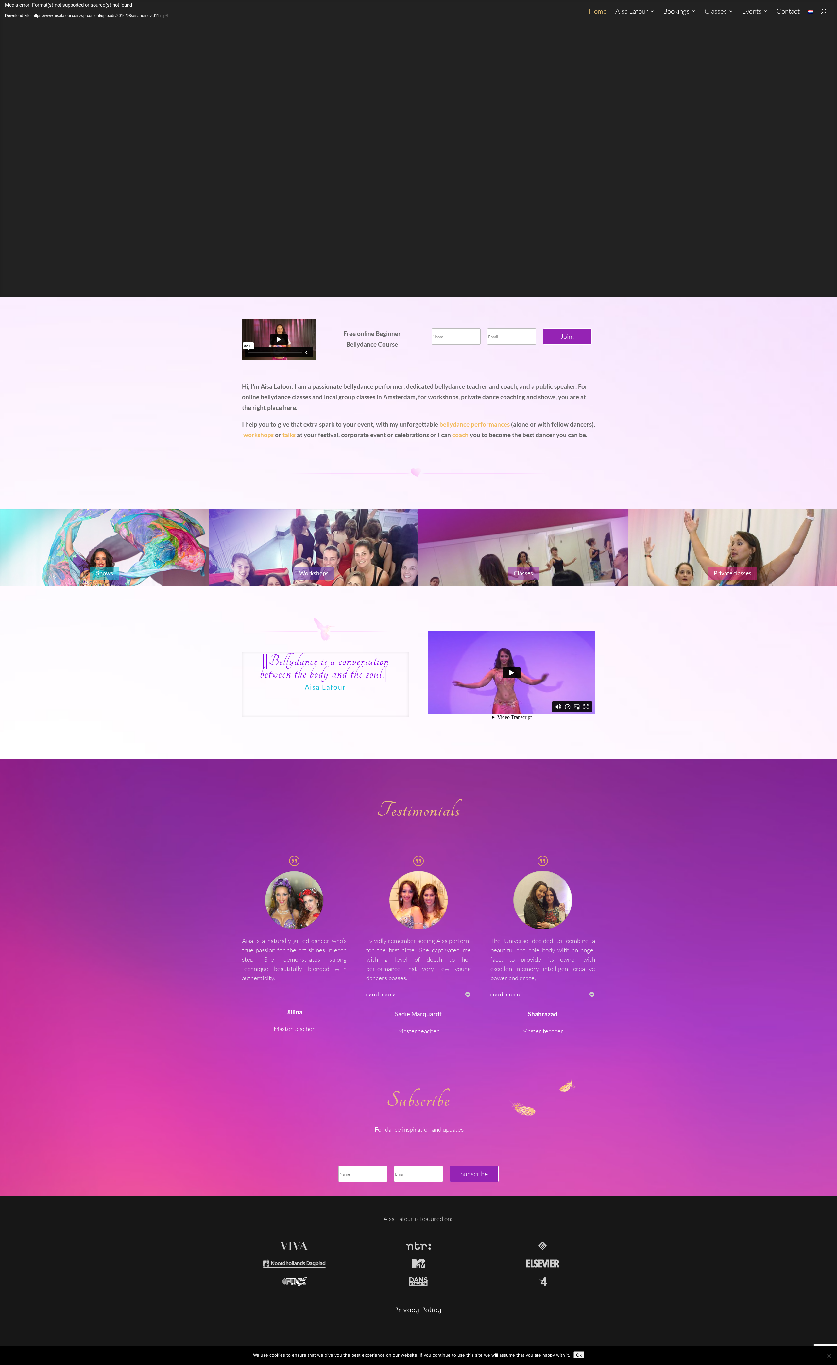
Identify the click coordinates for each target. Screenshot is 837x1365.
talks (289, 434)
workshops (258, 434)
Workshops (314, 573)
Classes (716, 12)
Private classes (732, 573)
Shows (104, 573)
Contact (788, 12)
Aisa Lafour (631, 12)
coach (460, 434)
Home (598, 12)
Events (751, 12)
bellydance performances (474, 424)
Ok (579, 1354)
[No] (829, 1356)
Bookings (676, 12)
